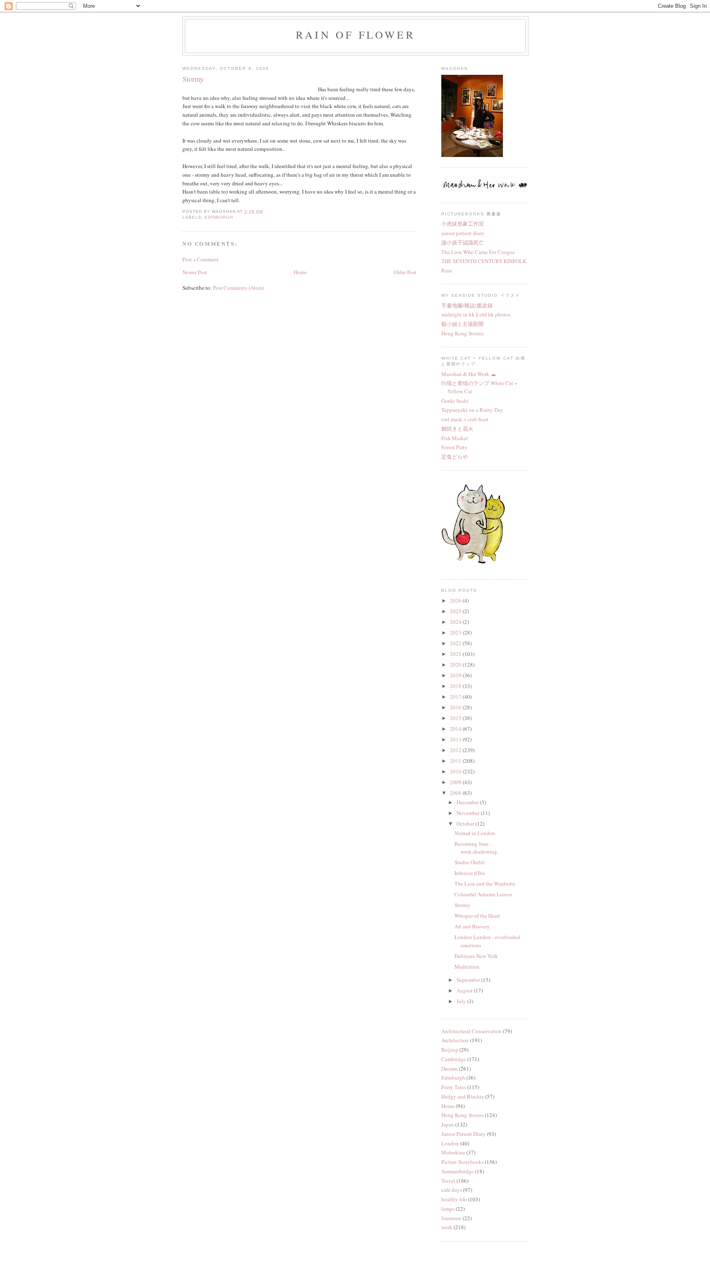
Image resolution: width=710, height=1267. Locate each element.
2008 (456, 792)
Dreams (449, 1068)
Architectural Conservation (471, 1031)
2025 (456, 611)
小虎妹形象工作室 (462, 223)
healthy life (454, 1199)
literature (451, 1218)
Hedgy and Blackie (462, 1096)
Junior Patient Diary (463, 1134)
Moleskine (453, 1152)
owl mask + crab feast (465, 419)
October (465, 823)
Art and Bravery (472, 926)
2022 (456, 643)
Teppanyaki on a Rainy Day (472, 409)
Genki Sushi (454, 400)
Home (300, 272)
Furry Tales (453, 1087)
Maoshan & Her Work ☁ (468, 374)
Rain (446, 270)
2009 (456, 782)
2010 (456, 771)
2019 (456, 675)
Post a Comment (200, 259)
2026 (456, 600)
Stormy (462, 905)
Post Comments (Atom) (238, 287)
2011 (456, 760)
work (446, 1227)
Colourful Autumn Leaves (483, 894)
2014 (456, 728)
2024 (456, 621)
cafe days (451, 1189)
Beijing (449, 1049)
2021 (456, 654)
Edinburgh (219, 217)
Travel (448, 1180)
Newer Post (194, 272)
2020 (456, 664)
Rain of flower (355, 35)
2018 (456, 686)
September (468, 979)
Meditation (466, 966)
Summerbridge (457, 1171)
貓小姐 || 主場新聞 (462, 324)
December (468, 802)
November (468, 813)
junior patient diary (462, 233)
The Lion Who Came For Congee (478, 252)
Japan (447, 1124)
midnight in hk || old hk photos (475, 314)
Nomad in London (474, 833)
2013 (456, 739)
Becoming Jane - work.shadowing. (476, 848)
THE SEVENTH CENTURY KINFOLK (483, 261)
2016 (456, 707)
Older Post (405, 272)
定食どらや (454, 456)
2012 (456, 750)
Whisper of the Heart (477, 915)
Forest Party (454, 447)
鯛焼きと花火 (457, 428)
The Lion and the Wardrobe (484, 883)
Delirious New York (476, 956)
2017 (456, 696)
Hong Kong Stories (462, 333)
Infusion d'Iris (469, 873)
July (461, 1001)
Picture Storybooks (462, 1161)
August (465, 990)
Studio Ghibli (469, 862)
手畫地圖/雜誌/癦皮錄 (467, 305)
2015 (456, 718)
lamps (447, 1208)
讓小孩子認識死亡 (462, 242)
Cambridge (453, 1059)
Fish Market (454, 438)
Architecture (455, 1040)
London (450, 1143)
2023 (456, 632)
